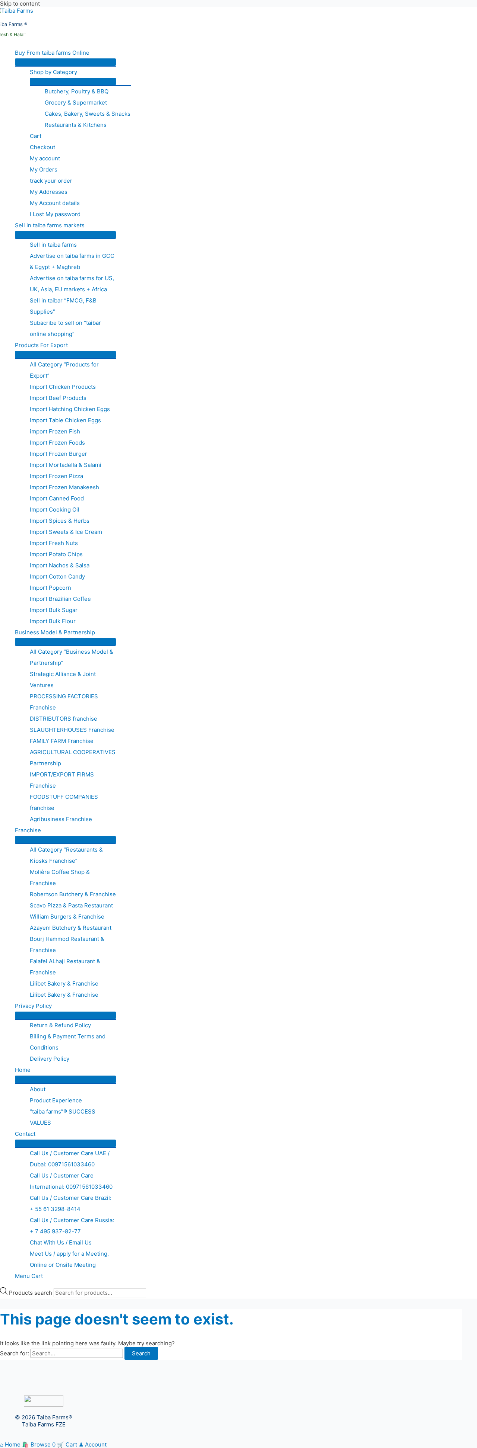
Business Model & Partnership (55, 632)
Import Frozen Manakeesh (64, 487)
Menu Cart (29, 1275)
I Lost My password (55, 214)
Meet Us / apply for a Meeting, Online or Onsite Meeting (69, 1259)
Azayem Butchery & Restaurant (70, 927)
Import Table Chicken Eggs (65, 420)
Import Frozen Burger (58, 453)
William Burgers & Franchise (67, 916)
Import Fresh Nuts (54, 543)
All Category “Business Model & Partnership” (71, 657)
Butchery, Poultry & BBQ (76, 91)
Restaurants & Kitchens (76, 124)
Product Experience (56, 1100)
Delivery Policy (49, 1058)
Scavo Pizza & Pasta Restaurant (71, 905)
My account (45, 158)
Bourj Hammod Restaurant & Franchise (67, 944)
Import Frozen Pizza (56, 476)
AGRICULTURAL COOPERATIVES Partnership (73, 758)
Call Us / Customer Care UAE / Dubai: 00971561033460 (70, 1159)
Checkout (42, 147)
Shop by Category (53, 72)
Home (23, 1069)
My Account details (55, 202)
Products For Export (41, 345)
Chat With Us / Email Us (61, 1242)
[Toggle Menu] (65, 62)
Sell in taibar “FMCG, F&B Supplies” (63, 306)
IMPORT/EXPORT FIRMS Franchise (62, 780)
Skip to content (20, 3)
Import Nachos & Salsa (59, 565)
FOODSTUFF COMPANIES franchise (64, 802)
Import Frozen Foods (57, 442)
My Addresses (48, 191)
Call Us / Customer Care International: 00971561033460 (71, 1181)
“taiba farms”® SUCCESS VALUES (62, 1117)
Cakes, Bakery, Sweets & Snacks (87, 113)
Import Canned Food (57, 498)
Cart (35, 136)
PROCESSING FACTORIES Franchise (64, 702)
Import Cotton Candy (57, 576)
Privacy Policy (33, 1005)
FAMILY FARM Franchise (62, 740)
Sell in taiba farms (53, 244)
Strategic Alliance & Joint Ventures (63, 679)
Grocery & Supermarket (76, 102)
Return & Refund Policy (60, 1025)
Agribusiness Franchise (61, 819)
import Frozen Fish (55, 431)
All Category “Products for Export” (64, 370)
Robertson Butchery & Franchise (73, 894)
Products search (31, 1292)
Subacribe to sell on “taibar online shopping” (65, 328)
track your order (51, 180)
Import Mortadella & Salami (65, 464)
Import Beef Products (58, 397)
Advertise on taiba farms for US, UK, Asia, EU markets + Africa (72, 284)
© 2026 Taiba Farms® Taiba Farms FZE (43, 1421)
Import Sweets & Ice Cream (66, 531)
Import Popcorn (50, 587)
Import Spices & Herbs (59, 520)
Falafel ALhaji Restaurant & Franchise (65, 967)
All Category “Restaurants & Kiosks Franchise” (66, 855)
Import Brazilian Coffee (60, 598)
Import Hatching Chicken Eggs (70, 409)
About (37, 1089)
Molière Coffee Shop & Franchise (60, 877)
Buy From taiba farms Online (52, 52)
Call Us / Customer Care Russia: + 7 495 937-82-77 (72, 1226)
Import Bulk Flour (53, 621)
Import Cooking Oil (54, 509)
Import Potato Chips (56, 554)
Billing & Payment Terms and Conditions (67, 1042)
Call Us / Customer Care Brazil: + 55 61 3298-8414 (70, 1203)
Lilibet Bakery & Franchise (64, 983)
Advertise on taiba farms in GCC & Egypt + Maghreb (72, 261)
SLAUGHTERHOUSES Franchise (72, 729)
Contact (25, 1133)
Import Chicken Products (63, 386)
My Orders (43, 169)
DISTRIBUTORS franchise (63, 718)
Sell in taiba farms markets (50, 225)
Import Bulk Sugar (54, 610)
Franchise (28, 830)
